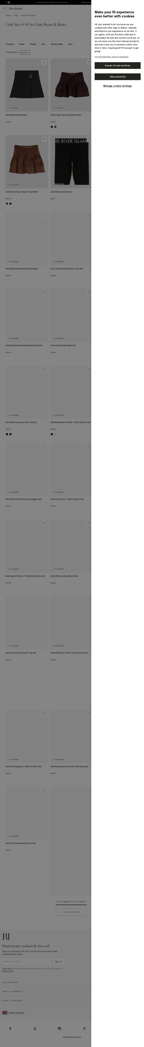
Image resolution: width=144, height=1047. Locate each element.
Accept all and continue (117, 65)
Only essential (118, 77)
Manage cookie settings (117, 86)
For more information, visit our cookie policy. (112, 57)
